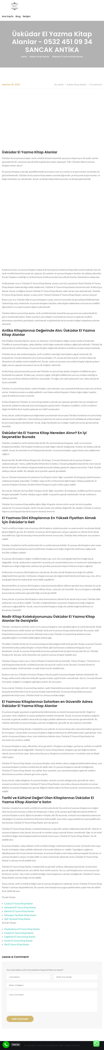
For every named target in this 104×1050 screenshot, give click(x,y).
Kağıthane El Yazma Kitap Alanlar (20, 936)
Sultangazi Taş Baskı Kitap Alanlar (20, 915)
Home (24, 56)
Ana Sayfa (7, 16)
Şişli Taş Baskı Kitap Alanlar (17, 919)
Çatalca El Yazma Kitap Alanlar (18, 903)
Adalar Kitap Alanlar (39, 56)
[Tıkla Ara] (6, 1044)
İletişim (27, 16)
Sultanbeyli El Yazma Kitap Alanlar (20, 907)
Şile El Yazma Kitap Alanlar (16, 944)
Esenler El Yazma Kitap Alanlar (18, 940)
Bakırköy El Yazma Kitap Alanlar (19, 911)
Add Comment (20, 1018)
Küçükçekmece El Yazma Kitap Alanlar (22, 929)
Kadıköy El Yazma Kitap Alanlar (19, 933)
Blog (18, 16)
